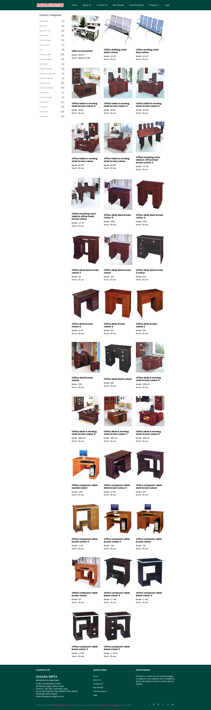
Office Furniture (46, 88)
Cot (41, 50)
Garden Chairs (46, 69)
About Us (87, 5)
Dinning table (45, 54)
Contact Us (102, 5)
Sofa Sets (44, 102)
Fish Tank (43, 64)
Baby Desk (44, 21)
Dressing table (46, 59)
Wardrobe (44, 116)
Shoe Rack (44, 92)
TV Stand (43, 107)
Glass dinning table (48, 73)
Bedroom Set (45, 31)
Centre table (45, 40)
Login (167, 5)
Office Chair (45, 83)
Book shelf (44, 35)
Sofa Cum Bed (46, 97)
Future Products (136, 5)
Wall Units (44, 111)
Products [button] (153, 5)
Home (74, 5)
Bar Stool (43, 26)
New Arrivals (118, 5)
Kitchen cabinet (46, 78)
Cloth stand (45, 45)
